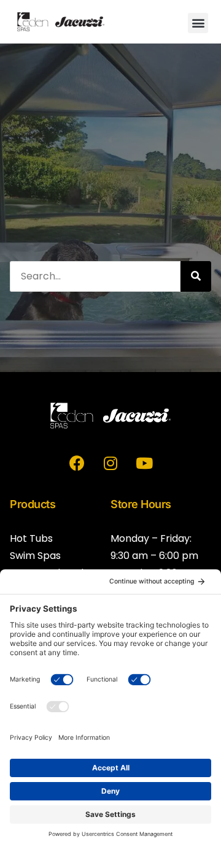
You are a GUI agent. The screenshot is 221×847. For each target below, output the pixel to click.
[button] (198, 23)
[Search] (195, 276)
